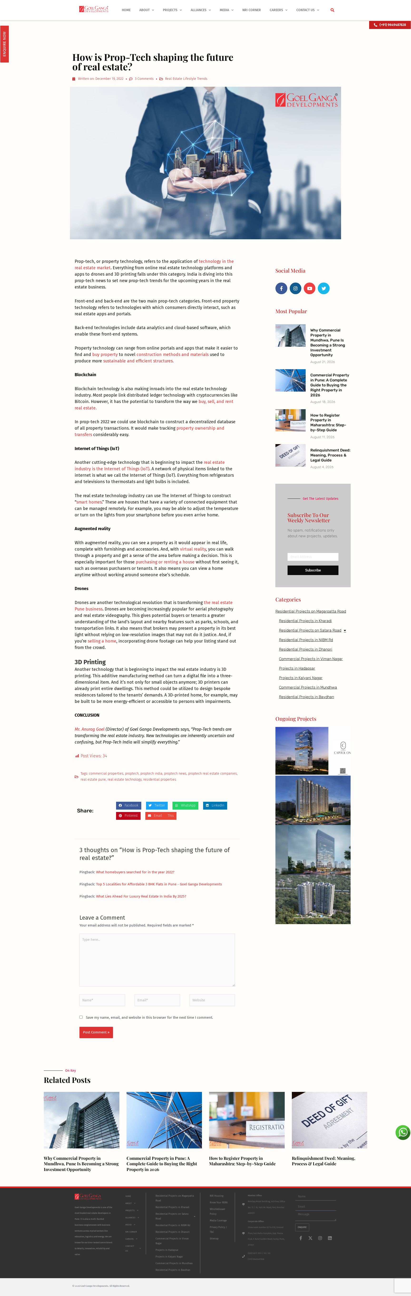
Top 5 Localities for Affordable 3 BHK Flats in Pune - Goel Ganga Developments (159, 884)
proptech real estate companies (212, 774)
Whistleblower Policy (217, 1211)
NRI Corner (251, 10)
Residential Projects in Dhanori (305, 649)
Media (224, 10)
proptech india (151, 774)
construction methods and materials (173, 354)
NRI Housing (216, 1196)
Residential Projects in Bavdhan (306, 697)
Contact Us (305, 10)
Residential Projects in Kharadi (305, 621)
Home (126, 10)
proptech (132, 774)
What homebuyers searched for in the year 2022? (135, 872)
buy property (105, 354)
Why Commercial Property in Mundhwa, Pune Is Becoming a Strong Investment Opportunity (327, 342)
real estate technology (125, 780)
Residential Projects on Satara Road (310, 630)
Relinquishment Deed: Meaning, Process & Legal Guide (330, 455)
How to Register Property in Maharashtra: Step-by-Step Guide (328, 422)
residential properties (159, 780)
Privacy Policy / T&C (218, 1230)
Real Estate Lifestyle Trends (186, 79)
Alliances (198, 10)
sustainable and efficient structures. (138, 361)
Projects (170, 10)
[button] (332, 10)
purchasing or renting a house (165, 562)
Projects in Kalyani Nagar (301, 678)
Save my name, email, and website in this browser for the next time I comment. (149, 1017)
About (144, 10)
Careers (276, 10)
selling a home (102, 641)
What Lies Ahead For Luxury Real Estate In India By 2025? (141, 896)
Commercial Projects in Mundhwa (308, 687)
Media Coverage (218, 1220)
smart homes (89, 502)
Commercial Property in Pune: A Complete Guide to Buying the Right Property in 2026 (329, 385)
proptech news (175, 774)
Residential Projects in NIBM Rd (306, 640)
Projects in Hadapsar (297, 668)
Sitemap (214, 1238)
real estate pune (93, 780)
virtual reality (193, 549)
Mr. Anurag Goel (89, 729)
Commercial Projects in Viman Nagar (311, 659)
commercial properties (106, 774)
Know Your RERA (219, 1202)
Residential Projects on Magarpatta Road (310, 611)
